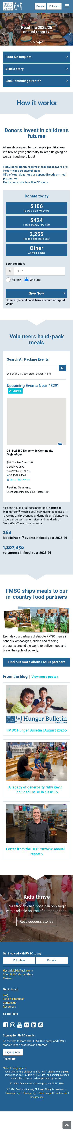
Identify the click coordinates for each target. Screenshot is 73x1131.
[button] (3, 29)
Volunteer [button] (19, 960)
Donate (40, 6)
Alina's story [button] (14, 69)
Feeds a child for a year (36, 207)
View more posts (44, 677)
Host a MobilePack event (18, 970)
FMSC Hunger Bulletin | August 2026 (35, 730)
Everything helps (36, 249)
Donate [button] (51, 960)
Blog (5, 995)
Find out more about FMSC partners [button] (36, 662)
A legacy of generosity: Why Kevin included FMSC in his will (35, 789)
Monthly (17, 279)
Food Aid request (13, 998)
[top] (66, 1125)
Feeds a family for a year (36, 221)
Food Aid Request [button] (18, 57)
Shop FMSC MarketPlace (18, 974)
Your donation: (15, 263)
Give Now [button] (36, 293)
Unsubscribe (36, 1097)
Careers (8, 978)
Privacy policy (12, 1093)
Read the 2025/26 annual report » (36, 29)
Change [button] (16, 390)
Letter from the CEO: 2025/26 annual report (35, 851)
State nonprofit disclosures (53, 1093)
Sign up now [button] (12, 1052)
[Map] (36, 421)
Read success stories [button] (37, 921)
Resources (9, 1006)
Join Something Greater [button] (23, 81)
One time (35, 279)
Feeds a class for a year (36, 235)
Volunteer (54, 6)
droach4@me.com (20, 479)
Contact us (9, 1002)
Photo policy (29, 1093)
